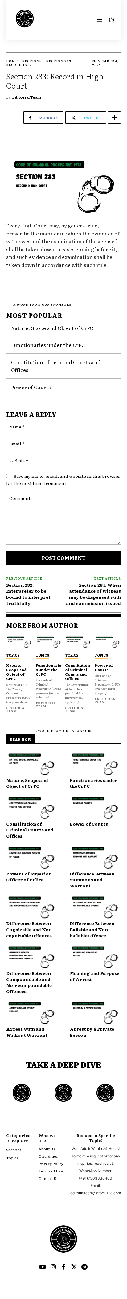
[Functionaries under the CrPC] (49, 642)
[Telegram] (84, 1267)
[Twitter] (74, 1267)
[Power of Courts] (108, 642)
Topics (12, 655)
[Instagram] (53, 1267)
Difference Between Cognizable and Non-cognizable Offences (29, 929)
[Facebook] (63, 1267)
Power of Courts (31, 387)
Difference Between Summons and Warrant (92, 880)
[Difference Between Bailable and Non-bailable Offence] (95, 907)
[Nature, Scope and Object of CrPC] (19, 642)
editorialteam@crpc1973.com (95, 1193)
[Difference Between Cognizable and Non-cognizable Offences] (31, 907)
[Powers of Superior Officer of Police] (31, 858)
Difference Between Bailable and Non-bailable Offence (92, 929)
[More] (114, 117)
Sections (32, 60)
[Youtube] (42, 1267)
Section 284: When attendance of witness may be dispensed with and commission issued (93, 594)
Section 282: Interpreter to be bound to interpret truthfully (28, 594)
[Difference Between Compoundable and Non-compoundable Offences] (31, 957)
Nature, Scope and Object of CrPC (52, 328)
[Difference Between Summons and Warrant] (95, 858)
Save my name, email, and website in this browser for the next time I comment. (63, 479)
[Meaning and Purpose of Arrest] (95, 957)
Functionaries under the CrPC (48, 344)
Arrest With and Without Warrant (26, 1032)
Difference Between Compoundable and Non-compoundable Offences (29, 982)
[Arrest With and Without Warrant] (31, 1013)
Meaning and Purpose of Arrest (94, 976)
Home (12, 60)
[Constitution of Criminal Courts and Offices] (78, 642)
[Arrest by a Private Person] (95, 1013)
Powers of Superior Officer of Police (28, 877)
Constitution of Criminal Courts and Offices (77, 671)
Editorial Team (26, 97)
